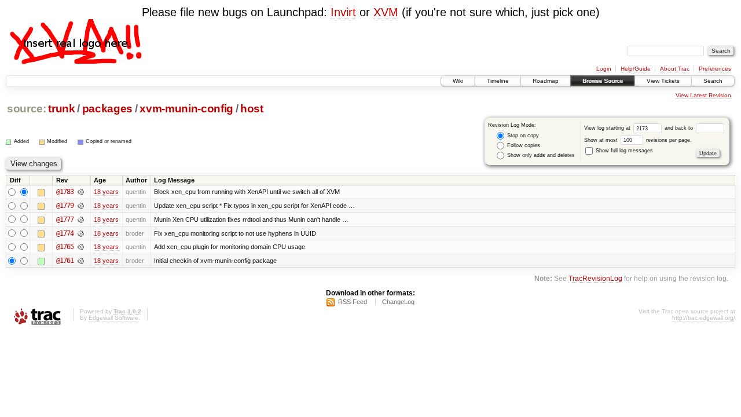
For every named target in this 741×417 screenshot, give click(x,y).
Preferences (715, 68)
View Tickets (663, 81)
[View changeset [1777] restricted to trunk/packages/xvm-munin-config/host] (81, 219)
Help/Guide (636, 68)
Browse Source (602, 81)
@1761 (65, 261)
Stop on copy (522, 135)
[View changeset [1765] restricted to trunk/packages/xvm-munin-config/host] (81, 247)
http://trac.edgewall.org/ (703, 317)
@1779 (65, 206)
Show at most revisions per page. (638, 140)
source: (26, 109)
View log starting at (608, 128)
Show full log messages (623, 150)
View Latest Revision (703, 95)
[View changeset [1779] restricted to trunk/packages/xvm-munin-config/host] (81, 206)
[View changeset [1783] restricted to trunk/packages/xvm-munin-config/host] (81, 192)
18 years (106, 191)
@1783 (65, 192)
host (251, 109)
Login (603, 68)
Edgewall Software (113, 317)
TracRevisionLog (595, 278)
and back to (680, 128)
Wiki (458, 81)
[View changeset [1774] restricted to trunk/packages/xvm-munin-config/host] (81, 233)
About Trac (674, 68)
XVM (385, 12)
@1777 (65, 219)
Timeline (498, 81)
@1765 (65, 247)
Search (712, 81)
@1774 (65, 233)
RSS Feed (352, 301)
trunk (61, 109)
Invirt (343, 12)
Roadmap (546, 81)
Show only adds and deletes (540, 155)
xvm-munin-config (186, 109)
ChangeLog (398, 301)
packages (107, 109)
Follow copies (522, 145)
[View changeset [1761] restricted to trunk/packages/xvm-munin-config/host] (81, 261)
